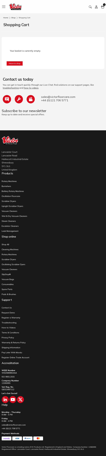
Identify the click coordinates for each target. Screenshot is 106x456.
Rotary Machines (9, 181)
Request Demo (8, 312)
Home (5, 18)
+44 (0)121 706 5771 (54, 100)
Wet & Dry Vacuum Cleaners (14, 216)
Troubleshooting (9, 322)
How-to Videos (9, 327)
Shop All (5, 244)
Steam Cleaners (9, 221)
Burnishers (6, 186)
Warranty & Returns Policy (14, 342)
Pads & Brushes (9, 294)
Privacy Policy (8, 337)
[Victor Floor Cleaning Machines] (15, 6)
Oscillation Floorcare (11, 196)
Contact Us (7, 307)
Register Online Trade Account (15, 357)
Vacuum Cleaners (9, 211)
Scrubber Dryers (9, 201)
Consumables (8, 284)
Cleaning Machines (10, 249)
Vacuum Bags (8, 279)
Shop (13, 18)
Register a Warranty (11, 317)
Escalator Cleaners (10, 226)
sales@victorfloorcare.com (58, 97)
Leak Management (10, 231)
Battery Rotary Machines (13, 191)
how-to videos (31, 87)
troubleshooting (11, 87)
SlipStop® (6, 274)
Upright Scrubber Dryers (12, 206)
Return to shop (14, 63)
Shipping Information (11, 347)
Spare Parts (7, 289)
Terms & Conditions (10, 332)
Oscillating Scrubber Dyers (13, 264)
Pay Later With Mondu (12, 352)
